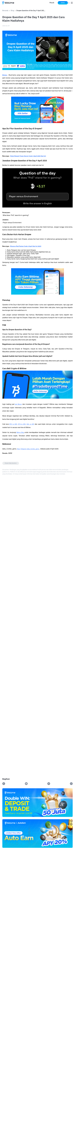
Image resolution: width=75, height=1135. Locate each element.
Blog (12, 10)
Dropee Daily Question (11, 463)
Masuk (52, 3)
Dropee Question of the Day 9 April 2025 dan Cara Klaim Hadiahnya (31, 10)
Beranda (5, 10)
